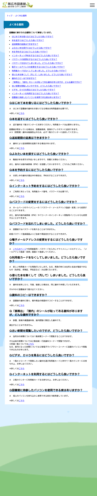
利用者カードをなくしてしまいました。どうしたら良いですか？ (39, 71)
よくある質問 (21, 16)
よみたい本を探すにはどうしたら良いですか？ (32, 48)
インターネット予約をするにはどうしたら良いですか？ (35, 55)
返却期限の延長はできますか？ (25, 44)
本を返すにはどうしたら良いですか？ (28, 40)
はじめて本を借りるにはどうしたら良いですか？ (32, 37)
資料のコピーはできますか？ (24, 78)
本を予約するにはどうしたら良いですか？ (30, 52)
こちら (21, 113)
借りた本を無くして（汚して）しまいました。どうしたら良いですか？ (42, 74)
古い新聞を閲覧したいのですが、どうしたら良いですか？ (36, 86)
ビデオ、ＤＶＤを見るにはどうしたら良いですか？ (33, 90)
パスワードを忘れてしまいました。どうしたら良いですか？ (37, 63)
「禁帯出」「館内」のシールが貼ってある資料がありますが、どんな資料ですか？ (47, 82)
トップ (9, 16)
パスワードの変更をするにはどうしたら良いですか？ (34, 59)
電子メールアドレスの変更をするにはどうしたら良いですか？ (38, 67)
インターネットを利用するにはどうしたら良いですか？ (35, 93)
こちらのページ (19, 249)
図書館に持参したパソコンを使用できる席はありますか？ (36, 97)
